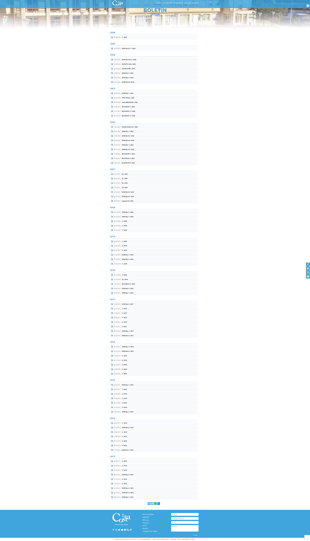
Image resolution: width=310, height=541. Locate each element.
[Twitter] (119, 530)
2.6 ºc (196, 5)
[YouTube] (122, 530)
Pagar (158, 3)
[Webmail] (131, 530)
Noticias (145, 520)
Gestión (187, 3)
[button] (308, 6)
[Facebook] (113, 530)
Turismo (185, 5)
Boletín (145, 528)
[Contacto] (125, 530)
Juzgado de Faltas (149, 531)
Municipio (195, 3)
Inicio (111, 24)
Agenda (191, 5)
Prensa (180, 5)
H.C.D (144, 525)
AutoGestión (167, 3)
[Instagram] (116, 530)
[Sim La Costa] (128, 530)
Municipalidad (148, 514)
